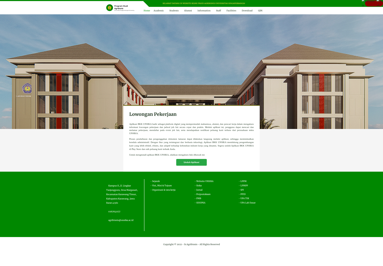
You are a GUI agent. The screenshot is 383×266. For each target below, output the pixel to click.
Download (247, 10)
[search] (269, 10)
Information (204, 10)
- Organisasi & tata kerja (162, 190)
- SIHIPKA (199, 202)
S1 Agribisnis (190, 244)
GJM (260, 10)
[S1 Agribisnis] (120, 7)
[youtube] (260, 3)
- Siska (198, 185)
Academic (159, 10)
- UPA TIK (244, 198)
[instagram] (256, 3)
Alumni (188, 10)
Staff (218, 10)
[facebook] (252, 3)
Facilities (231, 10)
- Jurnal (198, 190)
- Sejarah (155, 181)
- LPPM (243, 181)
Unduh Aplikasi (191, 162)
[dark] (274, 10)
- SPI (241, 190)
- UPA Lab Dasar (247, 202)
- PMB (197, 198)
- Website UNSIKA (203, 181)
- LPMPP (243, 185)
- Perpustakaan (202, 194)
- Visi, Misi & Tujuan (161, 185)
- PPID (242, 194)
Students (174, 10)
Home (147, 10)
